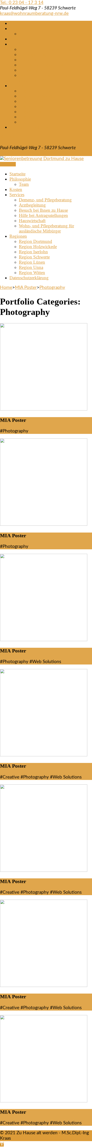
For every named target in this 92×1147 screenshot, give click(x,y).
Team (24, 33)
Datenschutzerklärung (29, 127)
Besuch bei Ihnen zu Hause (43, 59)
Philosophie (20, 28)
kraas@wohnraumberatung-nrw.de (34, 13)
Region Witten (32, 121)
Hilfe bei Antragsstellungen (43, 64)
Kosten (15, 38)
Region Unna (31, 116)
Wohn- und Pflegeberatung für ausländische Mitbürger (46, 78)
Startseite (17, 23)
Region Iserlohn (33, 101)
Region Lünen (32, 111)
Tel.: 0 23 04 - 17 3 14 (21, 2)
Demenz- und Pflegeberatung (45, 49)
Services (16, 44)
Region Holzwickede (38, 95)
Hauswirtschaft (32, 70)
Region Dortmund (35, 90)
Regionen (18, 85)
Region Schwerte (34, 106)
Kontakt (8, 137)
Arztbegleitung (32, 54)
